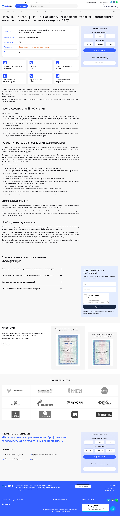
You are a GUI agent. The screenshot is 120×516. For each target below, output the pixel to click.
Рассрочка (37, 2)
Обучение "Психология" (13, 12)
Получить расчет (100, 50)
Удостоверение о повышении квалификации (34, 47)
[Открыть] (68, 350)
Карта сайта (6, 504)
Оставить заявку (99, 63)
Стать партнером (83, 486)
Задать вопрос (99, 307)
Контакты (48, 2)
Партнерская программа (22, 2)
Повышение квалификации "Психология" (32, 12)
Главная (4, 12)
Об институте (6, 2)
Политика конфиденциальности (13, 500)
